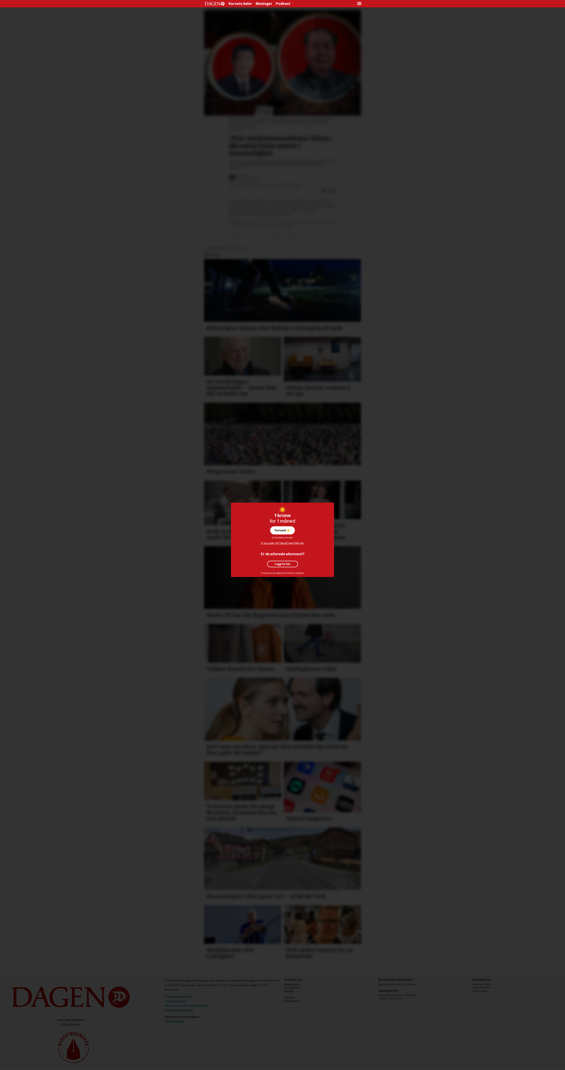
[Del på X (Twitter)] (328, 191)
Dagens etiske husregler (179, 1010)
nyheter (238, 248)
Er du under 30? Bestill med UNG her (282, 543)
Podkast (283, 3)
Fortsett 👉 (282, 530)
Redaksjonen (292, 984)
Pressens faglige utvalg (179, 996)
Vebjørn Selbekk (70, 1024)
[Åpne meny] (359, 3)
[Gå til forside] (215, 3)
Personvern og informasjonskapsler (186, 1005)
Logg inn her (282, 564)
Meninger (264, 3)
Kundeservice (292, 987)
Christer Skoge (174, 1021)
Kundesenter (291, 1000)
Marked (288, 990)
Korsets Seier (240, 3)
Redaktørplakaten (176, 1001)
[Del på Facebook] (324, 191)
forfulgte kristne (218, 248)
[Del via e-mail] (333, 191)
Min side (289, 997)
